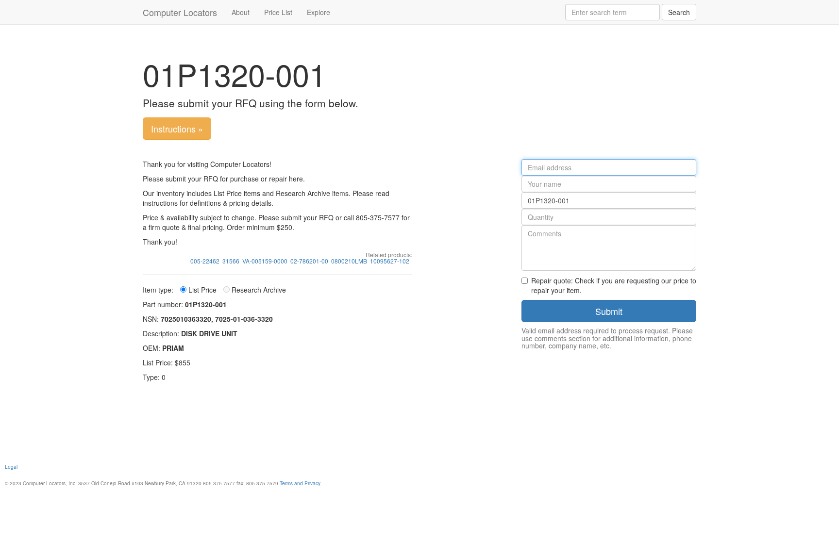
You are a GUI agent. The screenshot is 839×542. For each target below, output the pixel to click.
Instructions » (177, 128)
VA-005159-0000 (264, 261)
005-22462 (204, 261)
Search (679, 12)
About (241, 12)
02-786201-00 (309, 261)
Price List (278, 12)
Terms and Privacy (300, 483)
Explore (318, 12)
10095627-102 (389, 261)
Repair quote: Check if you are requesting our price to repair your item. (613, 285)
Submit (608, 311)
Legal (11, 466)
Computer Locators (180, 12)
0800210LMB (349, 261)
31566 (230, 261)
